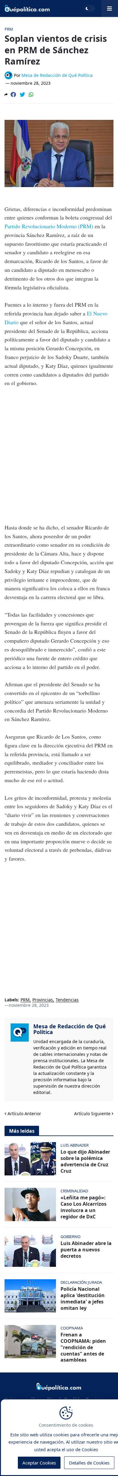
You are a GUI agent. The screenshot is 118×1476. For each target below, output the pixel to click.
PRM (25, 1000)
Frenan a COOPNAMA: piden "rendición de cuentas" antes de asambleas (83, 1347)
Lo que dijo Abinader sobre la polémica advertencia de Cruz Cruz (85, 1161)
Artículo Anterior (24, 1113)
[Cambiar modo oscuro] (89, 8)
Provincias (42, 1000)
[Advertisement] (59, 455)
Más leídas (21, 1131)
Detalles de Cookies (89, 1463)
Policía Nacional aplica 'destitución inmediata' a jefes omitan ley (83, 1298)
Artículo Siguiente (92, 1113)
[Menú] (109, 8)
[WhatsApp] (31, 94)
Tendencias (67, 1000)
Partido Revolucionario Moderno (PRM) (49, 226)
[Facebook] (13, 94)
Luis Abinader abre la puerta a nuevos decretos (86, 1249)
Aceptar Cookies (39, 1463)
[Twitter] (22, 94)
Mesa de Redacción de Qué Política (69, 1029)
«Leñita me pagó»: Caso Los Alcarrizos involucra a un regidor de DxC (84, 1207)
